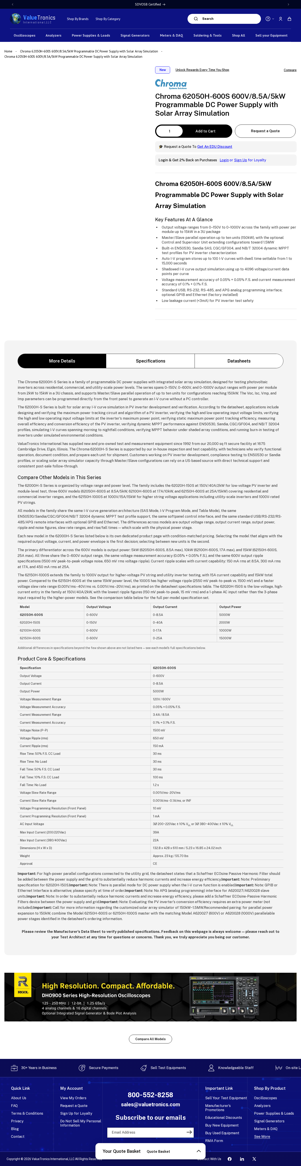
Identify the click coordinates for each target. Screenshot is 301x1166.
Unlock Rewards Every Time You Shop (202, 70)
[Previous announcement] (12, 4)
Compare (290, 70)
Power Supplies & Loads (274, 1113)
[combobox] (230, 19)
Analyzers (262, 1106)
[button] (289, 18)
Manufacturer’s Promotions (218, 1108)
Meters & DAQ (265, 1129)
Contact (17, 1136)
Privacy (17, 1121)
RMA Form (214, 1141)
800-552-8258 (150, 1095)
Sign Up (240, 160)
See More (262, 1136)
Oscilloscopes (265, 1098)
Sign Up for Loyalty (76, 1113)
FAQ (14, 1106)
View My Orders (73, 1098)
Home (8, 51)
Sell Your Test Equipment (226, 1098)
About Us (18, 1098)
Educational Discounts (223, 1118)
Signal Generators (269, 1121)
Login (224, 160)
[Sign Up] (189, 1132)
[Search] (196, 19)
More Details (62, 361)
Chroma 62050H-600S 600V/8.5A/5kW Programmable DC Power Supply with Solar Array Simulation (89, 51)
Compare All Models (150, 1039)
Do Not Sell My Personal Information (80, 1123)
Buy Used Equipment (222, 1133)
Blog (15, 1129)
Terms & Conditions (27, 1113)
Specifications (150, 361)
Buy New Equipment (222, 1125)
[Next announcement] (288, 4)
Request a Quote (265, 131)
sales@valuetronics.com (150, 1104)
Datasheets (239, 361)
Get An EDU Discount (214, 146)
